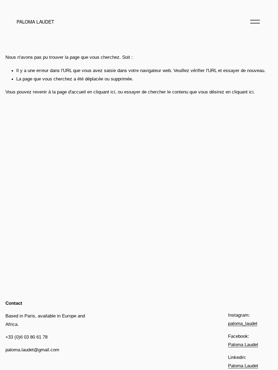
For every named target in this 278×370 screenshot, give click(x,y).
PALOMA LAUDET (35, 21)
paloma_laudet (242, 323)
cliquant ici (104, 92)
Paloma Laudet (243, 344)
